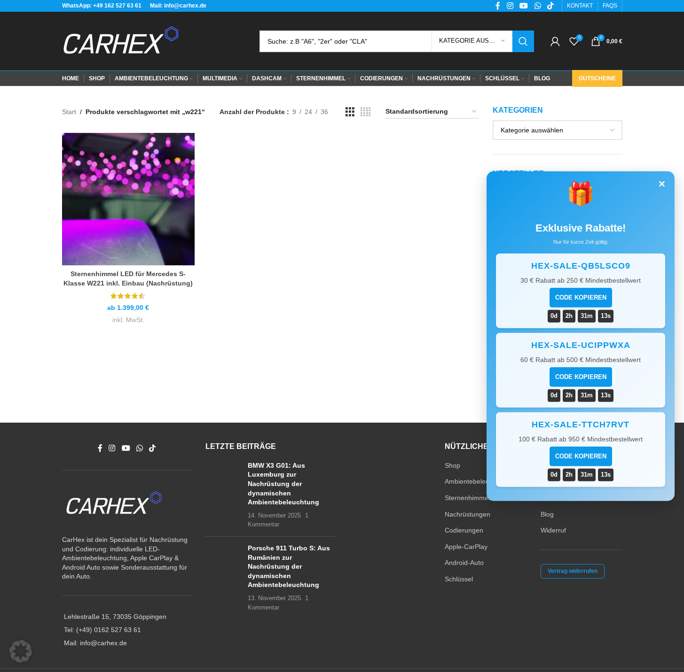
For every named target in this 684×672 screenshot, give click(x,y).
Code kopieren (580, 297)
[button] (20, 651)
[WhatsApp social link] (139, 448)
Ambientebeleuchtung (477, 481)
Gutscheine (597, 78)
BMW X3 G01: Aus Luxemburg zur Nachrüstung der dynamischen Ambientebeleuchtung (283, 484)
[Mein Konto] (555, 41)
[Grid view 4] (365, 112)
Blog (547, 514)
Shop (452, 465)
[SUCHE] (523, 41)
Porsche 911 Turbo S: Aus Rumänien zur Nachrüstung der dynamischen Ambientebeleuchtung (289, 566)
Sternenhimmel (467, 498)
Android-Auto (464, 562)
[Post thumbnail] (223, 495)
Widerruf (553, 530)
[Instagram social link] (112, 448)
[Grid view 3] (350, 112)
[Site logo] (121, 40)
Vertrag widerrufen (573, 571)
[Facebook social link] (100, 448)
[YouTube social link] (125, 448)
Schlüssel (459, 579)
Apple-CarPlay (466, 546)
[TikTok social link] (152, 448)
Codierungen (464, 530)
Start (69, 112)
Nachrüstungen (467, 514)
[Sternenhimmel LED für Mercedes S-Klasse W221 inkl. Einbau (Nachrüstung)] (128, 199)
